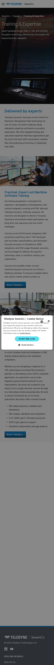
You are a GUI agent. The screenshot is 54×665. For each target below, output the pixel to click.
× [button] (49, 321)
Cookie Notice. (25, 333)
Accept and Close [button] (27, 339)
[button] (27, 345)
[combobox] (41, 321)
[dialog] (27, 332)
